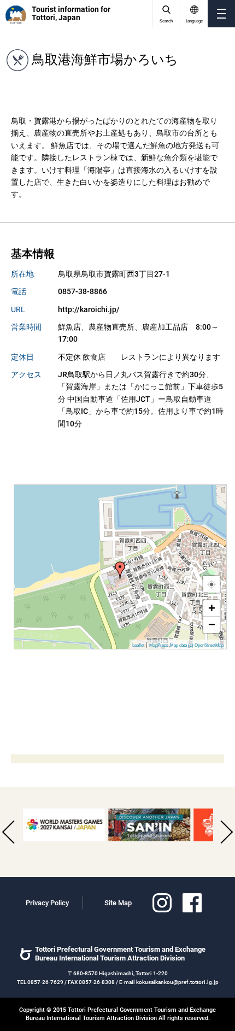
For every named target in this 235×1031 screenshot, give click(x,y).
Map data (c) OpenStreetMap (197, 645)
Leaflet (138, 645)
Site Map (118, 903)
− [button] (211, 624)
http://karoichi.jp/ (89, 309)
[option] (63, 825)
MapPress (158, 645)
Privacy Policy (47, 903)
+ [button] (211, 608)
